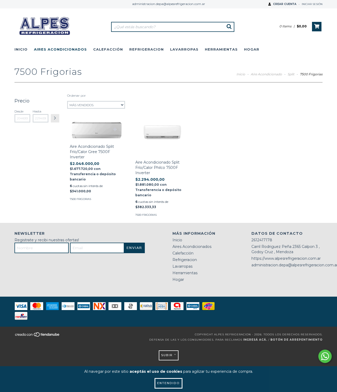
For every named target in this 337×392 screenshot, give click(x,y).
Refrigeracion (146, 49)
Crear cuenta (284, 4)
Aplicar (55, 118)
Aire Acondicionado (267, 74)
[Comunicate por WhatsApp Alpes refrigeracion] (325, 356)
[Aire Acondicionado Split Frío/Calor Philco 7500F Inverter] (162, 137)
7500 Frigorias (80, 199)
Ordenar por (76, 95)
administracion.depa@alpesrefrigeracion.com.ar (168, 4)
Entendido (168, 383)
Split (291, 74)
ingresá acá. (255, 339)
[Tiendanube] (37, 336)
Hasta (37, 111)
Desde (18, 111)
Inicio (21, 49)
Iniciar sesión (312, 4)
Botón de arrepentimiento (296, 339)
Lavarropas (184, 49)
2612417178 (261, 240)
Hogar (251, 49)
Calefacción (108, 49)
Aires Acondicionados (60, 49)
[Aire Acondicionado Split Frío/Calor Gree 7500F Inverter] (96, 129)
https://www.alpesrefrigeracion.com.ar (286, 258)
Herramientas (221, 49)
